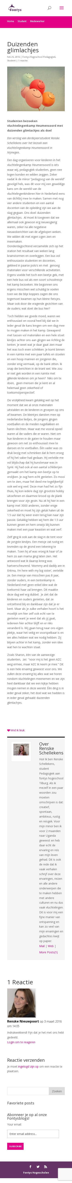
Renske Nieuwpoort (23, 1021)
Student (22, 21)
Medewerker (37, 21)
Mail (42, 946)
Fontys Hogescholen (36, 1172)
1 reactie (23, 60)
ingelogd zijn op (28, 1066)
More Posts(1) (48, 952)
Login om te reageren (21, 1042)
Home (10, 21)
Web (51, 946)
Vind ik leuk (17, 730)
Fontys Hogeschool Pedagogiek (39, 56)
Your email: (14, 1124)
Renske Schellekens (51, 750)
